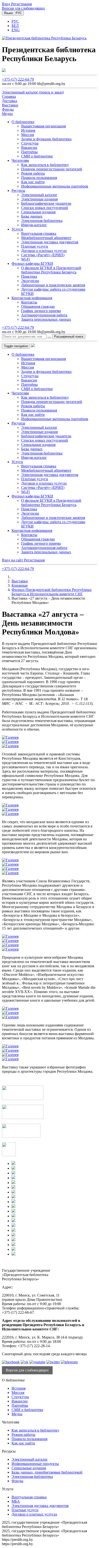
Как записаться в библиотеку (45, 165)
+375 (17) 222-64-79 (18, 79)
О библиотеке (23, 122)
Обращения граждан (38, 306)
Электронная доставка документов (49, 242)
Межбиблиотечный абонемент (46, 238)
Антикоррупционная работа (44, 315)
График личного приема (41, 311)
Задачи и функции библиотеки (46, 139)
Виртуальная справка (38, 233)
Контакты (29, 302)
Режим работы (33, 173)
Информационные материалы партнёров (54, 186)
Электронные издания (39, 199)
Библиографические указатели (46, 203)
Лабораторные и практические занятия (53, 285)
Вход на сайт (13, 560)
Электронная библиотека (41, 221)
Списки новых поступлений (44, 208)
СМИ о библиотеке (37, 156)
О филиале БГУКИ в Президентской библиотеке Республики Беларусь (51, 270)
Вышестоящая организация (43, 126)
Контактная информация (32, 298)
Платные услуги (34, 246)
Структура (29, 143)
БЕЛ (15, 26)
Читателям (20, 160)
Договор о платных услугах (44, 251)
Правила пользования (39, 178)
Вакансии (29, 148)
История (28, 130)
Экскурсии (30, 281)
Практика (29, 276)
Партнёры (29, 152)
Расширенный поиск (68, 336)
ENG (16, 30)
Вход (6, 4)
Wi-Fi (25, 259)
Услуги (17, 229)
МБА (16, 1501)
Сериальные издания (38, 212)
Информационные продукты (35, 1464)
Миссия (27, 135)
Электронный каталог (39, 195)
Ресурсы (18, 190)
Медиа (17, 1414)
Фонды (17, 1481)
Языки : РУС (13, 13)
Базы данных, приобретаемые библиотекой (47, 1472)
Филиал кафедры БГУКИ (32, 263)
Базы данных (32, 216)
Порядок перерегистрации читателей (51, 169)
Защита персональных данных (46, 319)
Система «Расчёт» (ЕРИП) (42, 255)
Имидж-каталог (34, 225)
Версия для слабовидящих (23, 8)
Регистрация (21, 4)
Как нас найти (33, 182)
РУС (15, 21)
